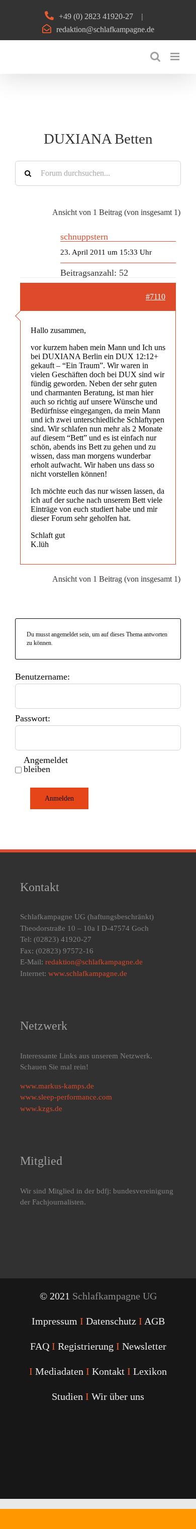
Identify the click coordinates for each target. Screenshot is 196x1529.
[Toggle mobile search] (155, 56)
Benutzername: (42, 676)
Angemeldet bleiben (46, 764)
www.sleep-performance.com (66, 1097)
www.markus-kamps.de (57, 1086)
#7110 (155, 296)
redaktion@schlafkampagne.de (105, 29)
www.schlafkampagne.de (87, 973)
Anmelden (59, 798)
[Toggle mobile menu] (175, 56)
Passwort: (32, 718)
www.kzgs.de (41, 1109)
